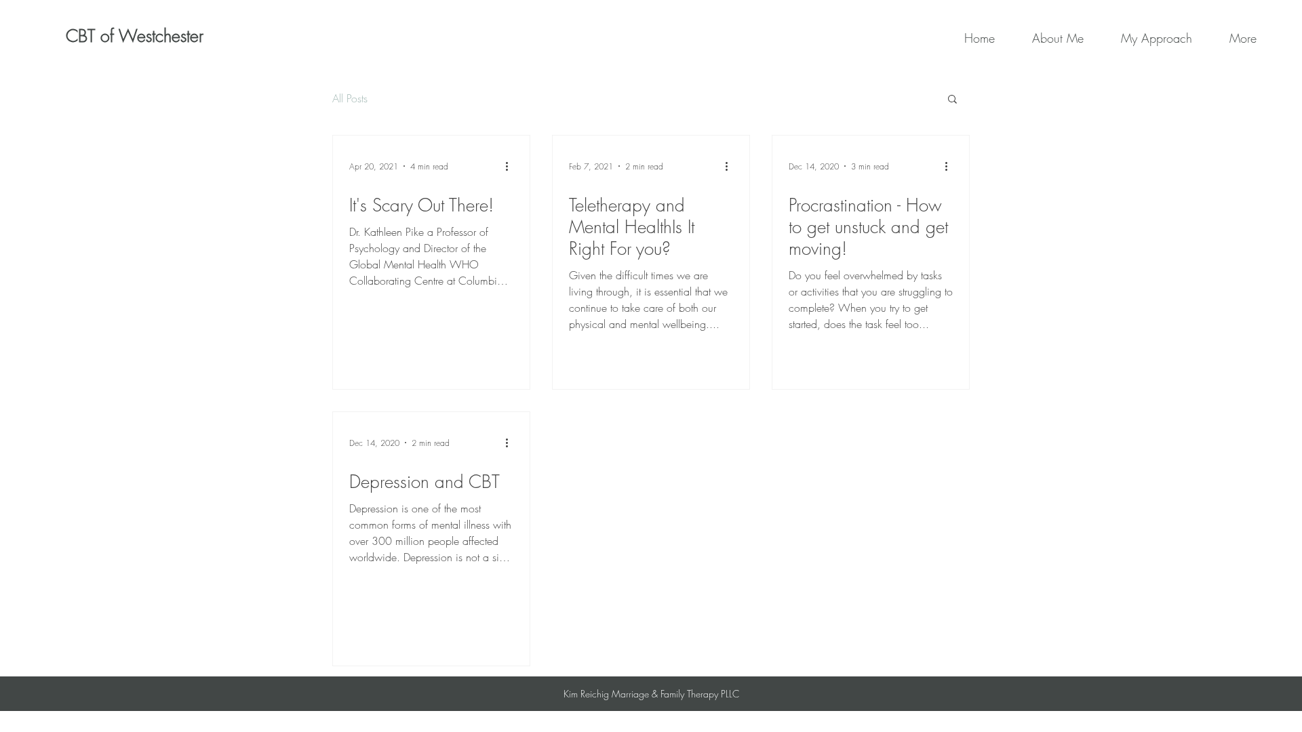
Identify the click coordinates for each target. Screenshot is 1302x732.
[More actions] (511, 166)
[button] (952, 100)
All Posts (350, 98)
